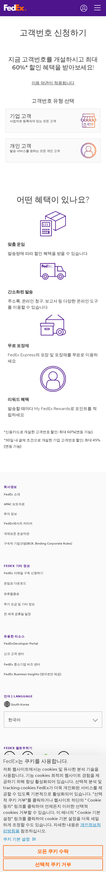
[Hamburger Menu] (97, 4)
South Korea (19, 704)
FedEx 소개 (12, 494)
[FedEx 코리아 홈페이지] (17, 7)
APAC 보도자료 (14, 504)
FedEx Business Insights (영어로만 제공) (32, 674)
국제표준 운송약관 (16, 534)
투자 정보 (10, 514)
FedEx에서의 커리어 (18, 523)
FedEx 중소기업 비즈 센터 (22, 664)
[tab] (53, 123)
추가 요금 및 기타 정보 (19, 604)
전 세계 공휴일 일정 (17, 614)
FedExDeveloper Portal (21, 643)
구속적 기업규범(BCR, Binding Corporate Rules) (38, 543)
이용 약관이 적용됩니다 (53, 82)
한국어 (14, 719)
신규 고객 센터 (14, 654)
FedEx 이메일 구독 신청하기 (23, 573)
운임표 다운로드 (15, 583)
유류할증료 (11, 594)
